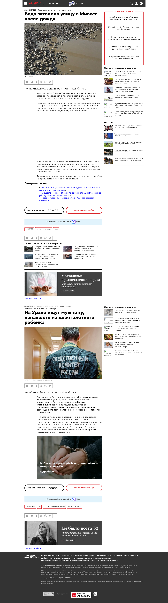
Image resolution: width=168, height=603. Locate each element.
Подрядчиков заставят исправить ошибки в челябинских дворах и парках (48, 249)
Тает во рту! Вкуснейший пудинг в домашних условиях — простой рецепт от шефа (128, 81)
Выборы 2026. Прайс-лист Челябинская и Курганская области (65, 561)
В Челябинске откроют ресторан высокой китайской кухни (124, 48)
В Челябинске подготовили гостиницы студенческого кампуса (124, 38)
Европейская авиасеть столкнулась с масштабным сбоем (128, 151)
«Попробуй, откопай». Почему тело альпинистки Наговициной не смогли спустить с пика (128, 89)
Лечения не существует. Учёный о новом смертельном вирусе (127, 311)
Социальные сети (131, 556)
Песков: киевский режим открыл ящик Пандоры (126, 135)
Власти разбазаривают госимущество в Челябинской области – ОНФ (46, 264)
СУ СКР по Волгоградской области (38, 380)
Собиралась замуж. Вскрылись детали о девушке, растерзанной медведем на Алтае (127, 320)
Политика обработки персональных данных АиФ (92, 558)
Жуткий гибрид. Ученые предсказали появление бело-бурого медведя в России (129, 106)
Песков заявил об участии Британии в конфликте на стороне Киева (128, 126)
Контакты (118, 556)
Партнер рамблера (62, 594)
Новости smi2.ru (32, 299)
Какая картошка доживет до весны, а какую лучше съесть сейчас (128, 143)
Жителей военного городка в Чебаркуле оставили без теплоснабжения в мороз (46, 256)
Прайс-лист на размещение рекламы (55, 558)
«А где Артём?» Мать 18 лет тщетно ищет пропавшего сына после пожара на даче (128, 73)
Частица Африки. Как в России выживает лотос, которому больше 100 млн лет (128, 353)
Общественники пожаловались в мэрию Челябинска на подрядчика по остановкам (86, 249)
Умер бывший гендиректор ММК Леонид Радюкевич (124, 58)
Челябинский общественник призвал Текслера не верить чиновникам (85, 256)
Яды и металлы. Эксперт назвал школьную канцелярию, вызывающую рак (127, 345)
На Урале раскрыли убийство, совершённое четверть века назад (68, 465)
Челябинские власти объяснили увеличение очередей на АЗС (123, 18)
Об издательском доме (50, 556)
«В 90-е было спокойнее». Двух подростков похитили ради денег (128, 96)
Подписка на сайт (104, 556)
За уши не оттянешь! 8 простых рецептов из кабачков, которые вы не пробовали (129, 336)
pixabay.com (33, 76)
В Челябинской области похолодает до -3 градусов (123, 28)
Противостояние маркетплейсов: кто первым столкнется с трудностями (128, 159)
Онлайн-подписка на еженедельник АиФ (78, 556)
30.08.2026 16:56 (30, 306)
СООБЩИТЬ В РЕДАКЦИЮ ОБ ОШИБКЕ (105, 561)
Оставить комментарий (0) (84, 210)
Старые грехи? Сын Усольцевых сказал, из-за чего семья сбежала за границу (128, 328)
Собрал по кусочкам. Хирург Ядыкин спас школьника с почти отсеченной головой (129, 114)
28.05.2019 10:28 (30, 10)
